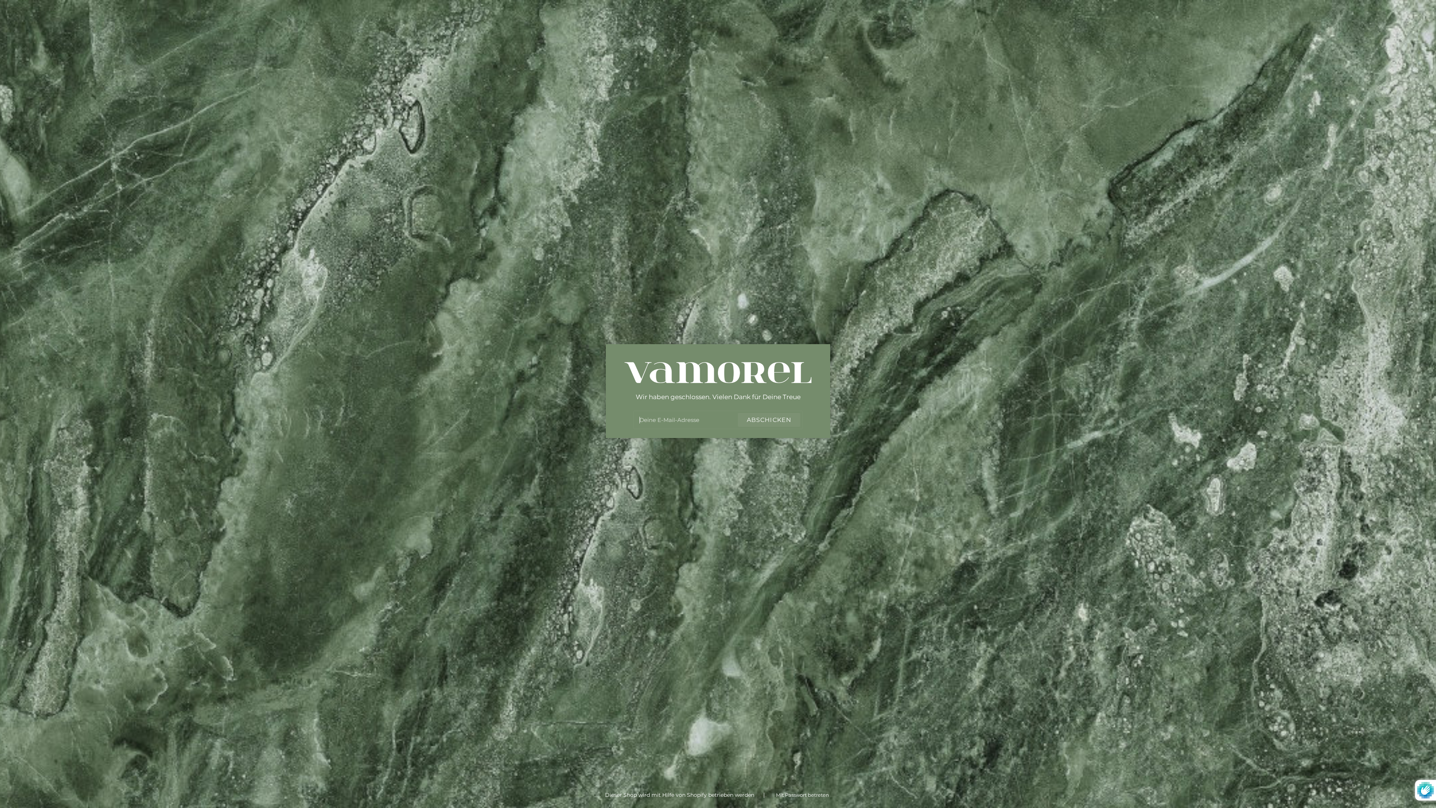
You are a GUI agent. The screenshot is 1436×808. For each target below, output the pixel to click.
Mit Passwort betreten (802, 795)
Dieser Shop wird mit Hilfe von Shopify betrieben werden (680, 795)
